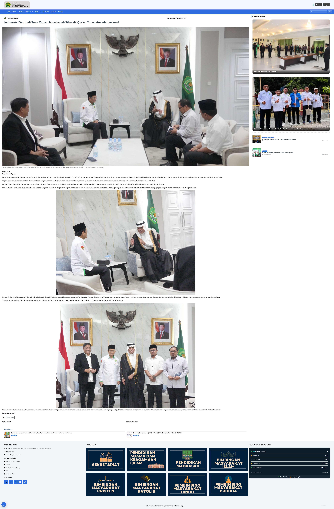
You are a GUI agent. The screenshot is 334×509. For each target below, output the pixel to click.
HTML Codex (324, 505)
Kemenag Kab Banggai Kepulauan (268, 137)
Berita (21, 11)
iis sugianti (265, 140)
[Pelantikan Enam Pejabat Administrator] (291, 46)
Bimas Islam (10, 417)
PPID (36, 11)
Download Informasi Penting (12, 467)
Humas (12, 18)
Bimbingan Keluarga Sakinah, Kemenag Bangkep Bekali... (279, 139)
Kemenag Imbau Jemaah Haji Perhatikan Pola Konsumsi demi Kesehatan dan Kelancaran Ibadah (41, 433)
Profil (14, 11)
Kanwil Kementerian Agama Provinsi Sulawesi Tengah (167, 506)
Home (9, 11)
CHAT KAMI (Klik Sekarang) (12, 461)
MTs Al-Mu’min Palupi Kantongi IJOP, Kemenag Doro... (278, 152)
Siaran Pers (29, 11)
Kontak (60, 11)
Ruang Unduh (44, 11)
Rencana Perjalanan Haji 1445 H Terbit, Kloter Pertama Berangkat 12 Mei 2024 (157, 433)
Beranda (7, 464)
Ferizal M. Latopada (267, 154)
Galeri (53, 11)
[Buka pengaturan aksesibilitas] (3, 504)
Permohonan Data (10, 474)
